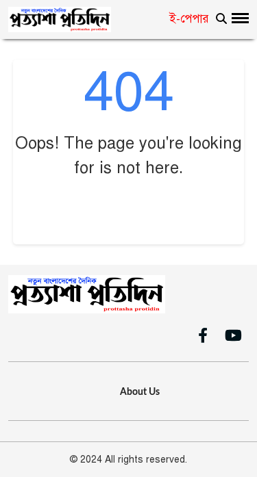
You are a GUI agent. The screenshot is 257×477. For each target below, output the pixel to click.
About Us (140, 392)
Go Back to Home (128, 209)
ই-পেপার (189, 19)
